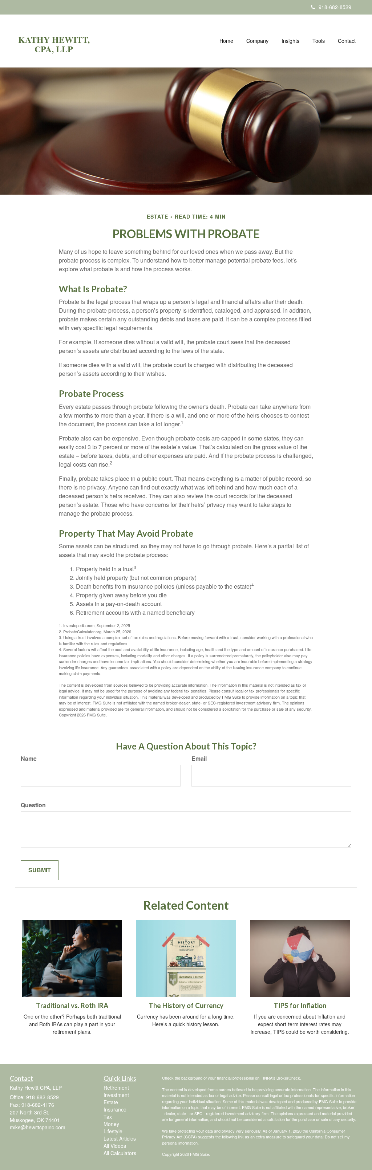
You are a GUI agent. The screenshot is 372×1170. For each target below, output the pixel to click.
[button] (257, 40)
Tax (108, 1116)
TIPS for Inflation (300, 1005)
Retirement (116, 1087)
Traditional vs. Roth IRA (72, 1005)
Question (33, 805)
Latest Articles (120, 1138)
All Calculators (120, 1153)
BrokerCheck (288, 1078)
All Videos (115, 1145)
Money (111, 1124)
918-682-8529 (335, 7)
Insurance (115, 1109)
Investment (116, 1094)
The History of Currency (186, 1005)
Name (29, 759)
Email (199, 759)
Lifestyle (113, 1131)
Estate (111, 1102)
